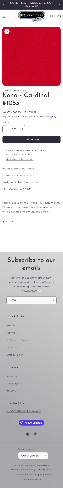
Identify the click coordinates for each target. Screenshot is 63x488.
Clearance (12, 347)
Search (10, 325)
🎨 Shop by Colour (17, 340)
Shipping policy (43, 474)
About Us (11, 376)
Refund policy (28, 469)
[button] (4, 16)
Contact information (33, 479)
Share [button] (9, 221)
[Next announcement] (59, 4)
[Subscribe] (52, 300)
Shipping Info (14, 383)
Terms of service (23, 474)
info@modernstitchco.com (23, 411)
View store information (19, 159)
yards (5, 122)
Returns (11, 391)
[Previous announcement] (3, 4)
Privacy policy (45, 469)
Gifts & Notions (15, 355)
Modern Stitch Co (29, 465)
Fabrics (10, 332)
